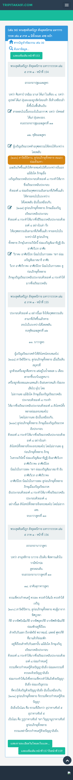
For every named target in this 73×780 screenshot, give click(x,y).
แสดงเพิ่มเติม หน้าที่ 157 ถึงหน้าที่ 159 (41, 750)
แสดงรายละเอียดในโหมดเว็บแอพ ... (30, 743)
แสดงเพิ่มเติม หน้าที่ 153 (26, 55)
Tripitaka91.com (17, 5)
